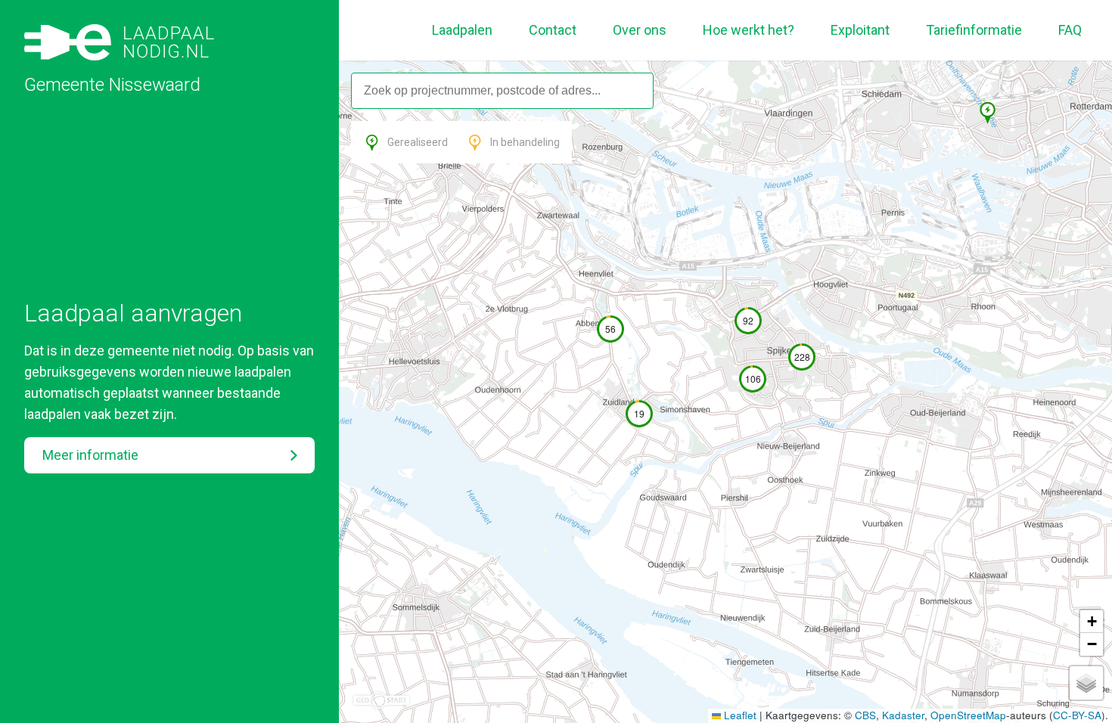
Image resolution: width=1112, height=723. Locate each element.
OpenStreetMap (968, 715)
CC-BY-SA (1077, 715)
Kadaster (903, 715)
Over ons (639, 30)
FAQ (1070, 30)
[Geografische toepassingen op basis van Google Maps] (381, 700)
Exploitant (860, 30)
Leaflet (738, 715)
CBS (865, 715)
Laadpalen (462, 30)
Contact (552, 30)
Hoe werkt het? (748, 30)
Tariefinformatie (974, 30)
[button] (980, 104)
